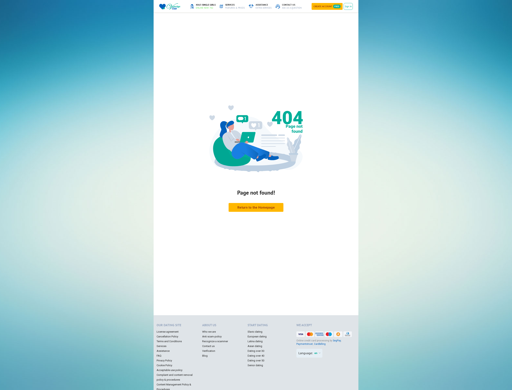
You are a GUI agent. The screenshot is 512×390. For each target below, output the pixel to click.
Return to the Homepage (256, 207)
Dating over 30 (256, 350)
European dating (257, 336)
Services (161, 346)
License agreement (168, 331)
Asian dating (255, 346)
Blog (205, 355)
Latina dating (255, 341)
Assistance (163, 350)
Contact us (208, 346)
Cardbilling (320, 344)
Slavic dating (255, 331)
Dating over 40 (256, 355)
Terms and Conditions (169, 341)
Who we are (209, 331)
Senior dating (255, 365)
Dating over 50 (256, 360)
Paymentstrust (304, 344)
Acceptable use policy (169, 370)
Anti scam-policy (212, 336)
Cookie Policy (164, 365)
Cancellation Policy (167, 336)
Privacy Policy (164, 360)
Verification (208, 350)
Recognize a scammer (215, 341)
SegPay (337, 340)
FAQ (159, 355)
